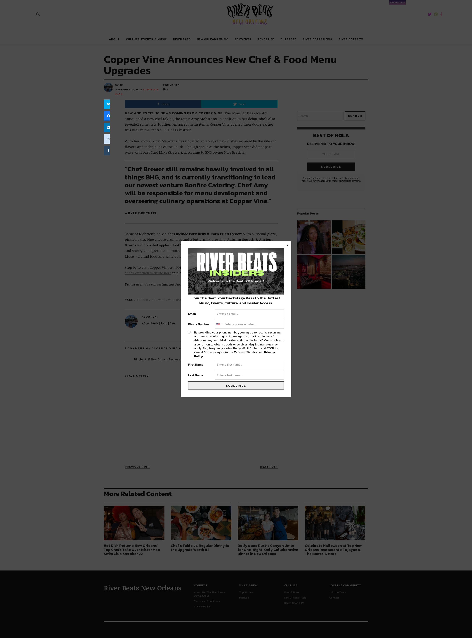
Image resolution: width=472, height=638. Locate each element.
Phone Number (198, 324)
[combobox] (219, 324)
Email (192, 314)
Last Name (195, 375)
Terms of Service (246, 352)
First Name (195, 365)
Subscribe (236, 385)
